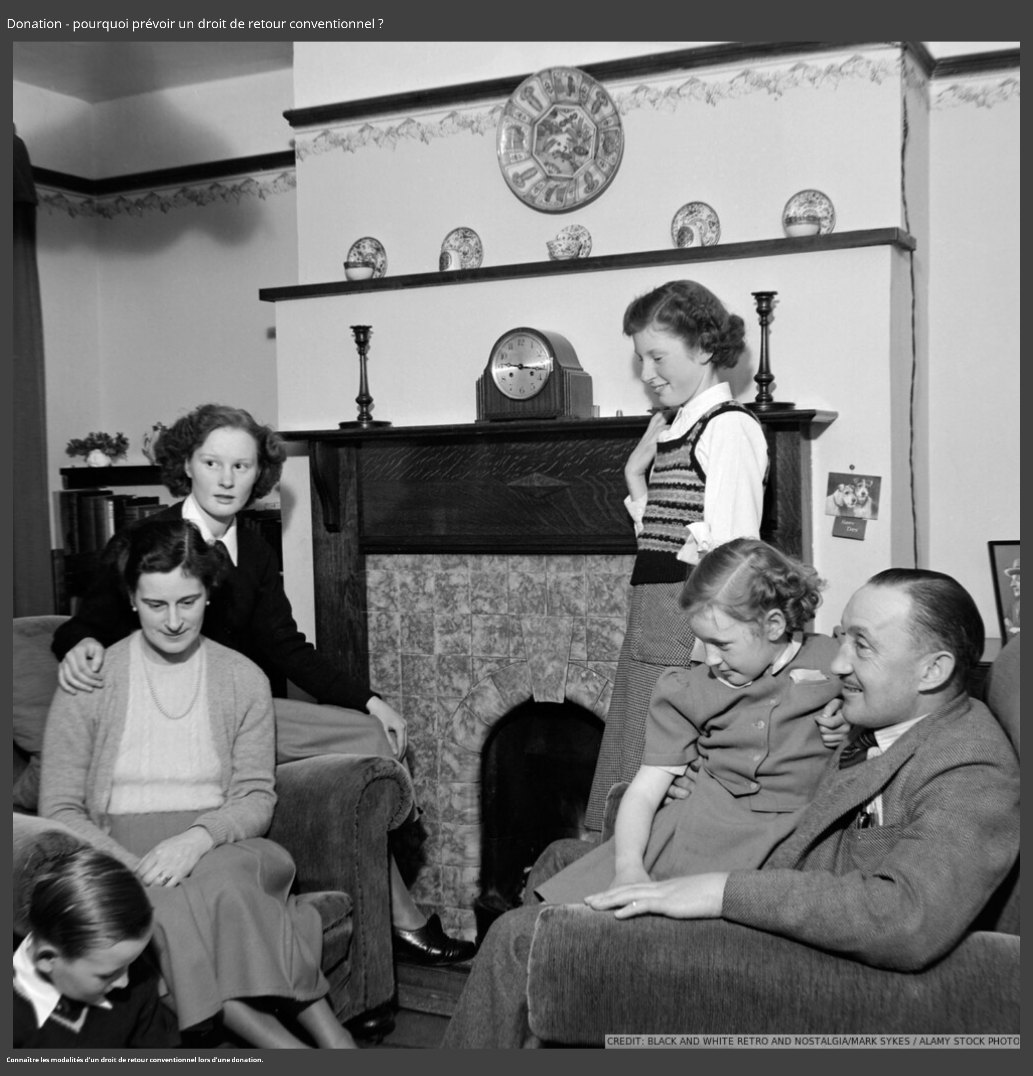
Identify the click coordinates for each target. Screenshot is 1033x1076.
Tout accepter (50, 1055)
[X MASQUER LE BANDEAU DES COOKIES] (251, 967)
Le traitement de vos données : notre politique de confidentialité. (94, 1033)
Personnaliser (208, 1055)
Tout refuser (129, 1055)
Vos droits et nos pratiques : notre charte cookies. (75, 1026)
